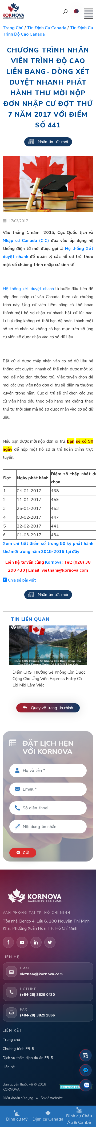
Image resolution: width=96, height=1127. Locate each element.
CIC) (26, 241)
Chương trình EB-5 (18, 1048)
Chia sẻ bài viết (21, 580)
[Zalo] (85, 1085)
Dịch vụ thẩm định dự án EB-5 (28, 1057)
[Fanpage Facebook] (85, 1070)
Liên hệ (9, 1066)
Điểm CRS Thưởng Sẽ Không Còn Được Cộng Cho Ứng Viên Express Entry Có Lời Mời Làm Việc (49, 678)
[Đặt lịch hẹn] (85, 1055)
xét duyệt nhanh (28, 289)
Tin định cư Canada (46, 28)
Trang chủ (13, 28)
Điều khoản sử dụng (18, 1098)
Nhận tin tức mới (53, 142)
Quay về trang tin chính (51, 708)
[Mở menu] (88, 13)
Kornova (53, 562)
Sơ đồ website (52, 1098)
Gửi (25, 852)
